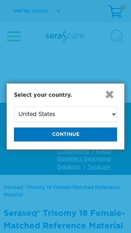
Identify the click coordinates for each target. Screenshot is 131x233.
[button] (109, 94)
